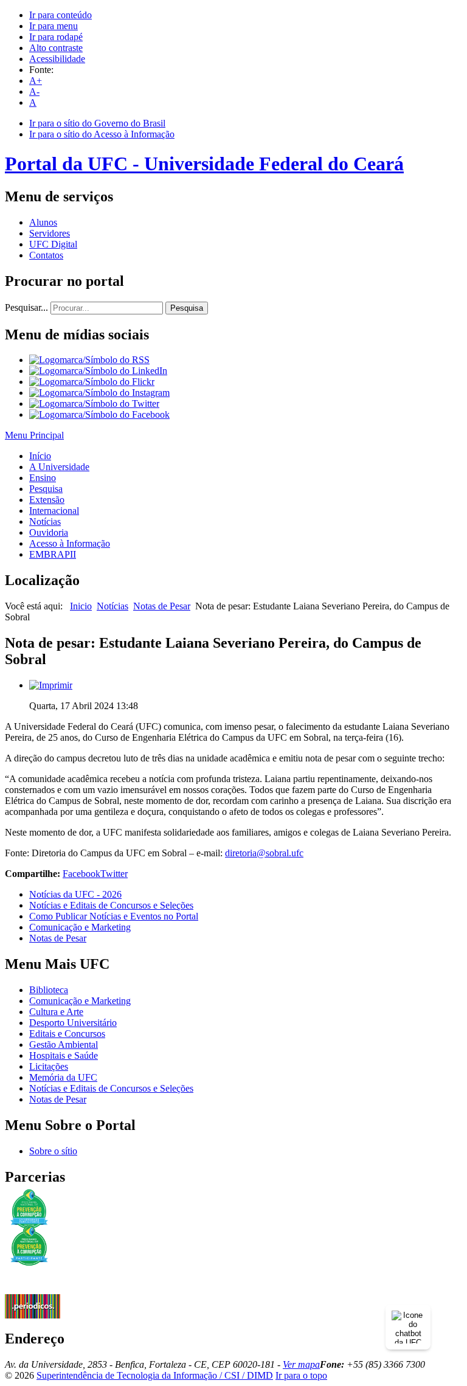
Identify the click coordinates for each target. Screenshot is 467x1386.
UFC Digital (53, 244)
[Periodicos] (32, 1315)
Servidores (49, 233)
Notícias (45, 521)
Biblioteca (48, 990)
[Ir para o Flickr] (91, 381)
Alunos (43, 222)
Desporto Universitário (73, 1022)
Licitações (48, 1066)
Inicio (81, 606)
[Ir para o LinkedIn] (98, 371)
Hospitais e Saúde (63, 1055)
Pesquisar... (26, 307)
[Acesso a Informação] (32, 1291)
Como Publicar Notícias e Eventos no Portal (113, 916)
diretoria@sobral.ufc (264, 853)
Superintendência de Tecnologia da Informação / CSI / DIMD (154, 1375)
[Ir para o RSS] (89, 360)
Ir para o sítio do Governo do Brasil (97, 123)
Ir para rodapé (56, 37)
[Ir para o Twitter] (94, 403)
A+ (35, 80)
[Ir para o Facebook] (99, 414)
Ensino (42, 478)
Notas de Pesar (161, 606)
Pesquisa (186, 308)
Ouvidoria (48, 532)
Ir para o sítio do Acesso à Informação (102, 134)
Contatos (46, 255)
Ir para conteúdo (60, 15)
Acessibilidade (57, 59)
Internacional (54, 510)
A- (34, 91)
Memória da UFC (63, 1077)
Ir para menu (53, 26)
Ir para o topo (301, 1375)
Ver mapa (301, 1364)
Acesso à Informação (69, 543)
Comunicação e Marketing (80, 927)
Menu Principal (34, 435)
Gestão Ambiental (63, 1044)
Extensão (46, 499)
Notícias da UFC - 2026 (75, 894)
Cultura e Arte (56, 1012)
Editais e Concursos (67, 1033)
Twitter (114, 873)
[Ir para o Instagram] (99, 392)
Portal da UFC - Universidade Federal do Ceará (204, 164)
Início (40, 456)
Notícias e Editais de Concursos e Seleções (111, 905)
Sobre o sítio (53, 1151)
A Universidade (59, 467)
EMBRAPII (52, 554)
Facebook (81, 873)
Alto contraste (56, 48)
